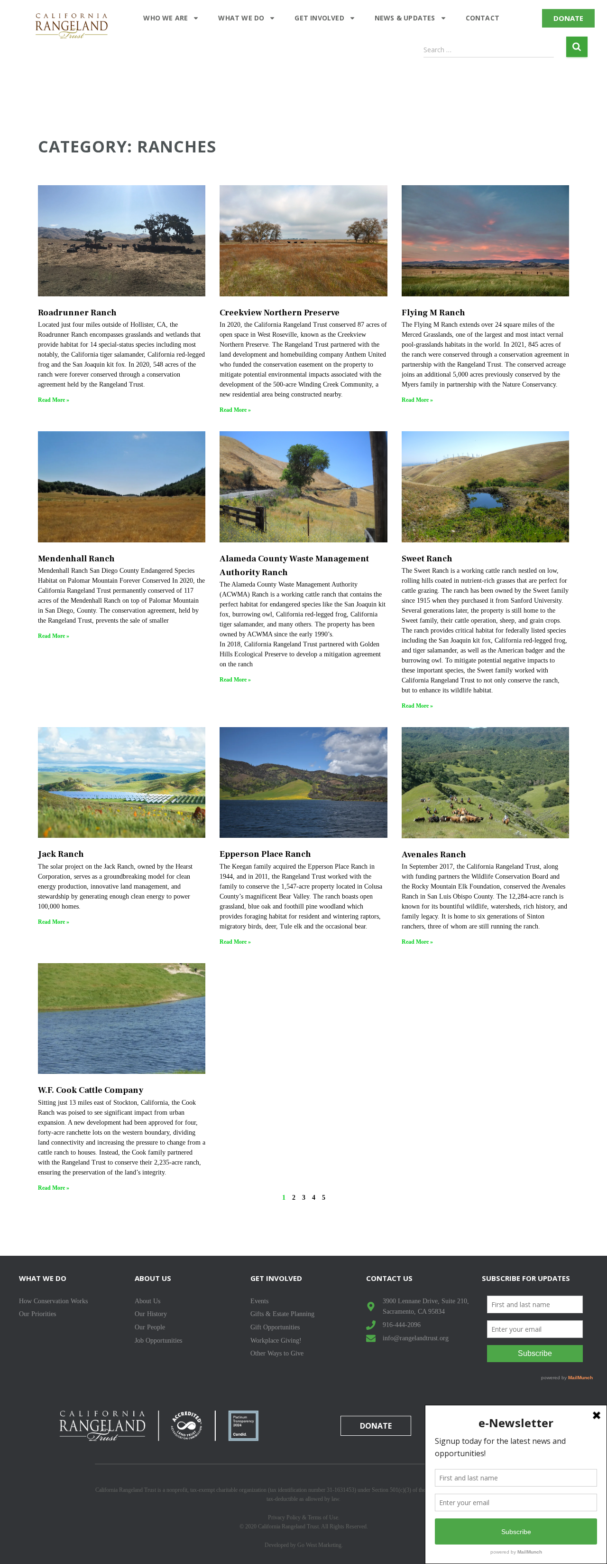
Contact (482, 17)
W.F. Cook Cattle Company (90, 1090)
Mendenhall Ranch (76, 558)
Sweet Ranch (427, 558)
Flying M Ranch (433, 312)
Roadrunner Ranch (77, 312)
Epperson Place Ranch (265, 854)
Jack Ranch (61, 854)
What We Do (241, 17)
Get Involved (319, 17)
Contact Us (389, 1278)
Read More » (53, 400)
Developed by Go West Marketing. (304, 1545)
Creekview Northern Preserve (280, 312)
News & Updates (405, 17)
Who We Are (165, 17)
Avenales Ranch (434, 854)
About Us (153, 1278)
